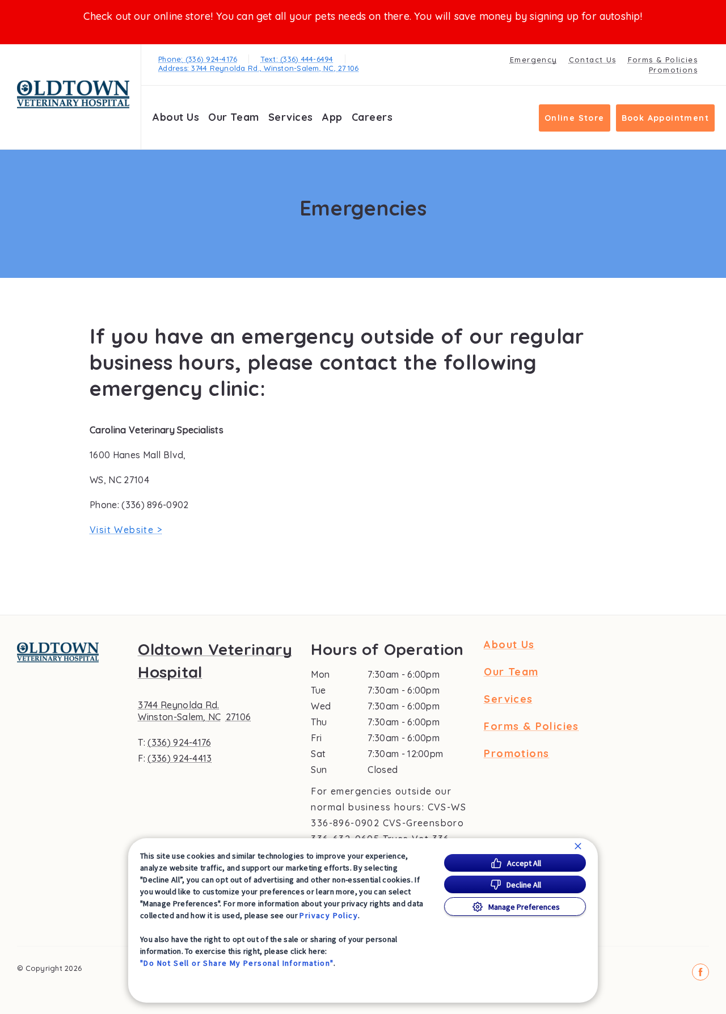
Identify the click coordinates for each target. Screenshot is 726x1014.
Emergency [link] (534, 59)
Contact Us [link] (593, 59)
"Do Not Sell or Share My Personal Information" (237, 963)
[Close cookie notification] (578, 846)
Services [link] (290, 117)
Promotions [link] (673, 69)
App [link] (332, 117)
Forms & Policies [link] (663, 59)
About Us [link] (176, 117)
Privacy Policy (328, 915)
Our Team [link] (233, 117)
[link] (73, 94)
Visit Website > (126, 529)
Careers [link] (372, 117)
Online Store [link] (574, 118)
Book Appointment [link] (665, 118)
